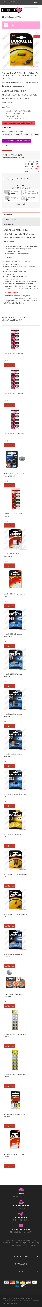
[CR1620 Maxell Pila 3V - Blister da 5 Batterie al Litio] (15, 499)
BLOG (21, 1271)
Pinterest (35, 134)
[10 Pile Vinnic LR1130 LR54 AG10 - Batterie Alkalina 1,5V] (15, 1020)
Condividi (15, 134)
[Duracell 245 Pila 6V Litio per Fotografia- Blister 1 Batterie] (15, 740)
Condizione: (6, 86)
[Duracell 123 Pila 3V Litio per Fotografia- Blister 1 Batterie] (15, 660)
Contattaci (12, 2)
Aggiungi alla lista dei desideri (18, 179)
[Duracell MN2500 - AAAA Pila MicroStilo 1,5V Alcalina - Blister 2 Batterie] (15, 940)
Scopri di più (21, 204)
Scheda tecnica (11, 219)
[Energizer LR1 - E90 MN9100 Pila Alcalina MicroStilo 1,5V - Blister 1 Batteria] (15, 1140)
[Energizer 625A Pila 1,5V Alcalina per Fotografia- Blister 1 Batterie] (15, 580)
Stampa (7, 145)
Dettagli (8, 215)
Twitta (6, 134)
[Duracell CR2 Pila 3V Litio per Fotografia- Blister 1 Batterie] (15, 620)
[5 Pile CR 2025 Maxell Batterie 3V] (15, 379)
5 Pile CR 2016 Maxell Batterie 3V (14, 434)
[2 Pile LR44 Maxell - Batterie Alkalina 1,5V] (15, 980)
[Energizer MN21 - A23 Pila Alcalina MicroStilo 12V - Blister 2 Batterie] (15, 1100)
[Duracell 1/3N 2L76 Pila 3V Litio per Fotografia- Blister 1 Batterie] (15, 820)
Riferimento (7, 82)
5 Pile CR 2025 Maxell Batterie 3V (14, 394)
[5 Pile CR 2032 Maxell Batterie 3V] (15, 339)
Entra (4, 2)
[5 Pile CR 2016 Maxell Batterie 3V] (15, 419)
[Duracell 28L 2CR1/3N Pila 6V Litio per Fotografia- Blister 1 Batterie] (15, 780)
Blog (35, 2)
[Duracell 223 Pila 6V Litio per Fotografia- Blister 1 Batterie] (15, 700)
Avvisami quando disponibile (12, 131)
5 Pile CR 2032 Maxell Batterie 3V (14, 354)
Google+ (25, 134)
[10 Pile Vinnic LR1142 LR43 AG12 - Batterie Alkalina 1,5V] (15, 1060)
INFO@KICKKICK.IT (29, 1245)
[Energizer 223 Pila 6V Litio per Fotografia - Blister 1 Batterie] (15, 540)
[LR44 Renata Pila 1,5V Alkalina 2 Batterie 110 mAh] (15, 459)
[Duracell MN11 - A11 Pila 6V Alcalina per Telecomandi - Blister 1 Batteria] (15, 900)
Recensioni (8, 224)
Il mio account (21, 1256)
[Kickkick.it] (11, 10)
